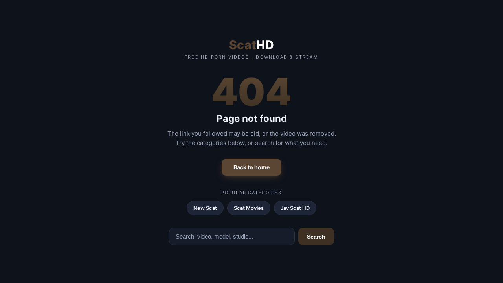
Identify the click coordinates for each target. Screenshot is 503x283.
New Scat (205, 208)
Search (316, 236)
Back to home (251, 167)
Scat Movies (249, 208)
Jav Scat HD (295, 208)
